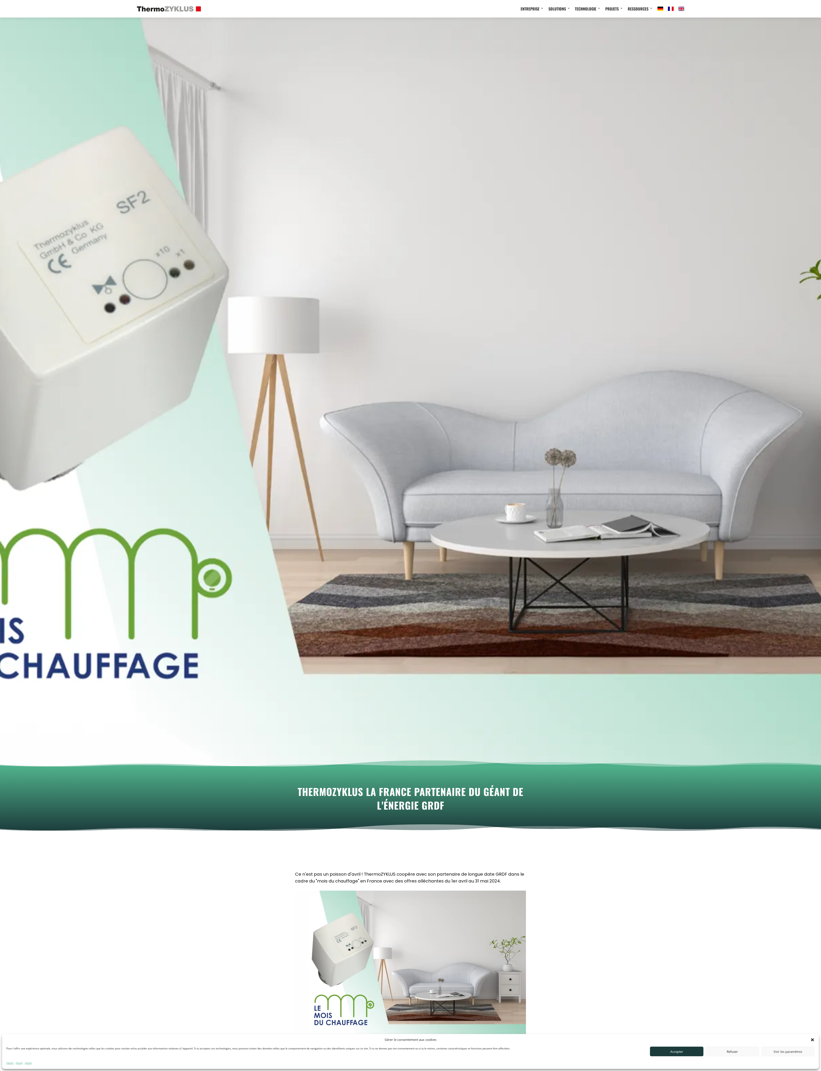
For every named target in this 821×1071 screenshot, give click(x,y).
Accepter (676, 1051)
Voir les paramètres (788, 1051)
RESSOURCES (638, 9)
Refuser (732, 1051)
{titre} (9, 1063)
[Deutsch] (660, 9)
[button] (812, 1040)
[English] (681, 9)
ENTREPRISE (530, 9)
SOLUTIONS (557, 9)
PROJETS (612, 9)
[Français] (671, 9)
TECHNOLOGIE (585, 9)
